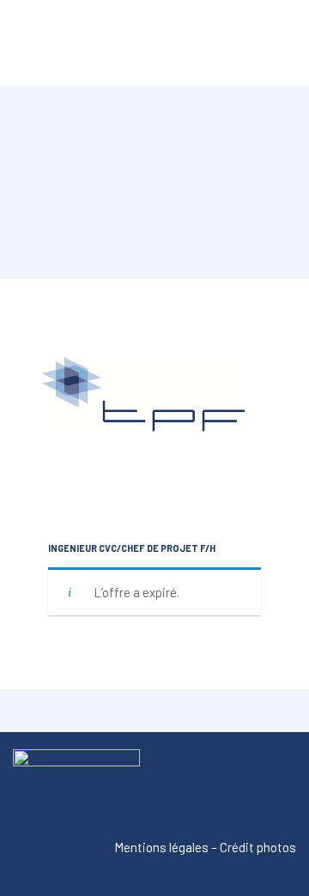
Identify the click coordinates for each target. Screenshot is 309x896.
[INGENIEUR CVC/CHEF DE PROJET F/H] (154, 410)
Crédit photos (258, 847)
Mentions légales (161, 847)
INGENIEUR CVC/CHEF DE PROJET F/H (131, 548)
